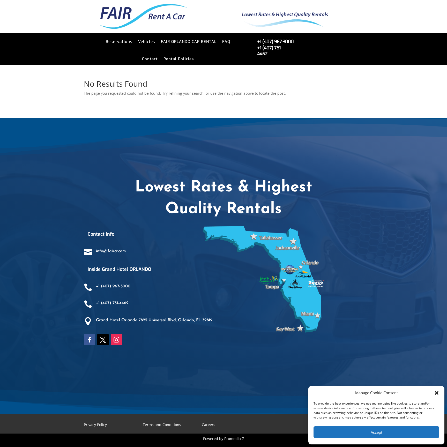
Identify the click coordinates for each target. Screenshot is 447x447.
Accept (376, 432)
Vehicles (146, 41)
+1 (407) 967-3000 (113, 286)
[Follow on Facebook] (89, 339)
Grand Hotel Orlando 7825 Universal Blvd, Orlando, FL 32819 (154, 320)
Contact (150, 59)
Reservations (119, 41)
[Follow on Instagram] (116, 339)
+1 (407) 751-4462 (112, 303)
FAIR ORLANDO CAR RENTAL (189, 41)
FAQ (226, 41)
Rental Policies (178, 59)
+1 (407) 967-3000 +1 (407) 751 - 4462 (275, 48)
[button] (436, 393)
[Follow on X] (103, 339)
